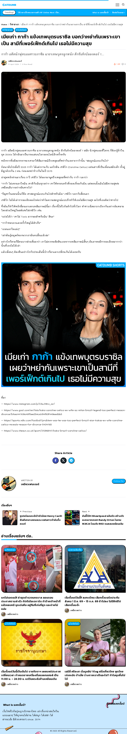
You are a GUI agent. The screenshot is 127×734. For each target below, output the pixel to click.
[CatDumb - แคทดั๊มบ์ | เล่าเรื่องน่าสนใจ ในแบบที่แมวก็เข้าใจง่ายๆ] (9, 4)
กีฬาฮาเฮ (14, 24)
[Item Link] (31, 568)
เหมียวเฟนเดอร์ (15, 61)
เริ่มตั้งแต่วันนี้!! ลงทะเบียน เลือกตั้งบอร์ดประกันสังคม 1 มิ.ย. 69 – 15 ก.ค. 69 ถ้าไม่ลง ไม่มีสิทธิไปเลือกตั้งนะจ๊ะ (93, 601)
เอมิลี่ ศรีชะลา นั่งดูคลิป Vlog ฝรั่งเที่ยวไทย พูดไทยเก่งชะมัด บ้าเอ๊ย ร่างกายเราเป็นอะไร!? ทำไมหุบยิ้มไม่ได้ (95, 675)
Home (4, 24)
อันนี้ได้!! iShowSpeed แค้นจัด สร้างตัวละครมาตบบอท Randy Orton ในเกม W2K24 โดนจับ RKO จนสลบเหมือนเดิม (103, 520)
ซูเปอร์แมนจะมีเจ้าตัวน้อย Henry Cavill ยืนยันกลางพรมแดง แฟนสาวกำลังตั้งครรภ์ (41, 520)
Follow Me (119, 481)
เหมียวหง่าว (12, 614)
